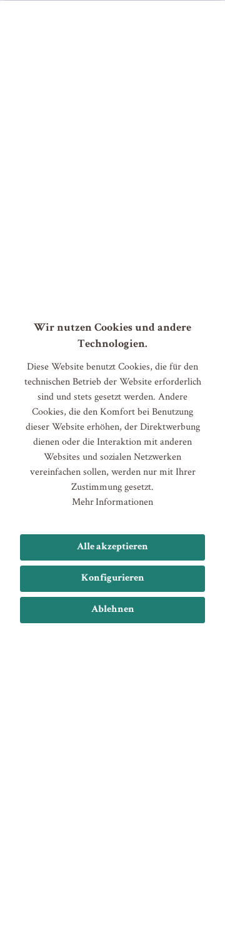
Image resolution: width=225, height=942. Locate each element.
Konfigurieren (112, 579)
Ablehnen (112, 610)
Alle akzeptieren (112, 547)
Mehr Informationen (112, 501)
